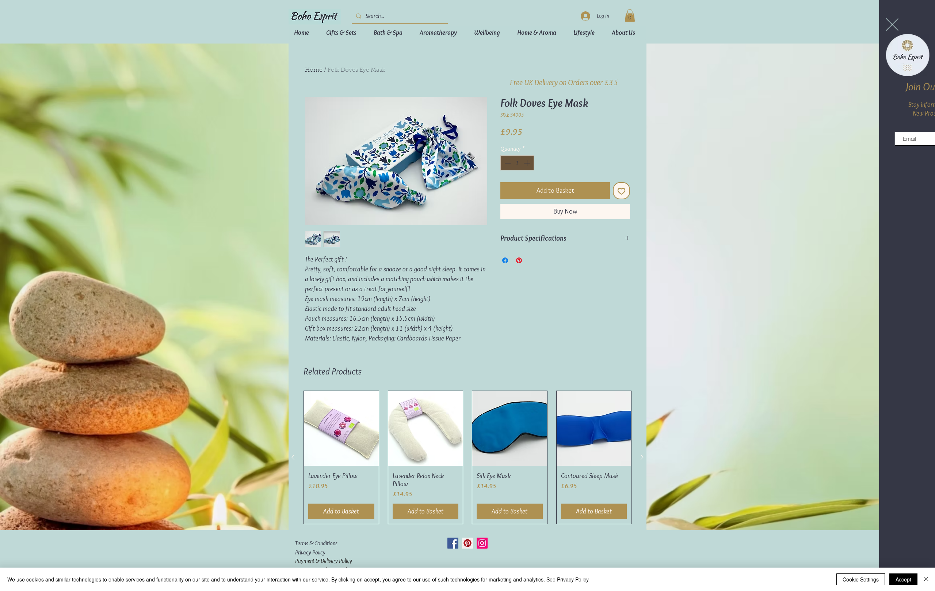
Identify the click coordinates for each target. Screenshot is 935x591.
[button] (806, 24)
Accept (903, 579)
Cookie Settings (861, 579)
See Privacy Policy (567, 579)
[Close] (926, 579)
